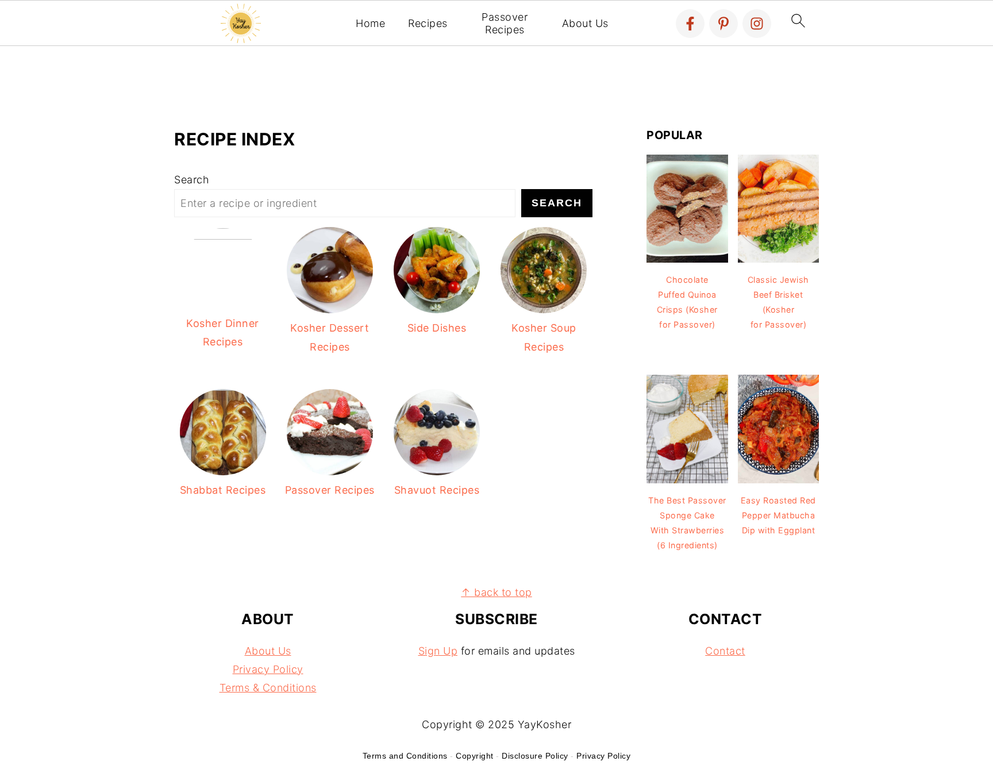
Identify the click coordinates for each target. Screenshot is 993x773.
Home (370, 23)
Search (191, 180)
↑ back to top (496, 592)
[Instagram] (756, 23)
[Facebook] (690, 23)
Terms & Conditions (268, 688)
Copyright (475, 755)
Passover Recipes (505, 23)
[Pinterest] (723, 23)
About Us (585, 23)
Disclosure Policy (535, 755)
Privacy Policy (268, 669)
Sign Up (438, 651)
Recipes (428, 23)
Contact (725, 651)
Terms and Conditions (405, 755)
